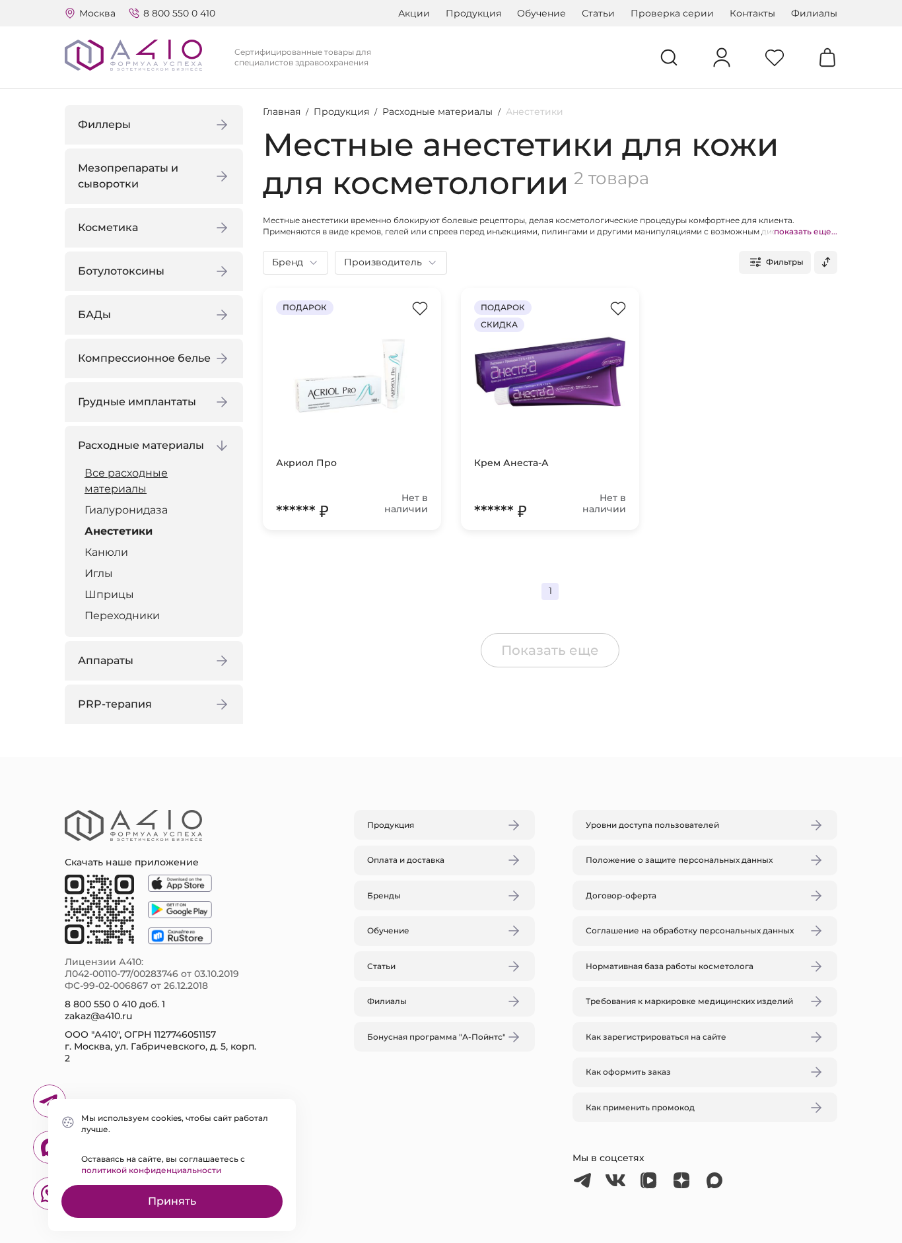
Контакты (752, 13)
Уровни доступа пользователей (652, 825)
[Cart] (827, 57)
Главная (281, 112)
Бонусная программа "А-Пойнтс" (436, 1037)
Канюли (106, 552)
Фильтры (785, 262)
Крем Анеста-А (511, 463)
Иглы (99, 573)
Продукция (473, 13)
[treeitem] (157, 481)
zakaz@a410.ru (98, 1016)
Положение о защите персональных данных (679, 860)
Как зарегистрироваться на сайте (656, 1037)
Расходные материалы (437, 112)
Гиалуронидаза (126, 510)
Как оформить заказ (628, 1072)
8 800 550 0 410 (179, 13)
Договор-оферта (621, 895)
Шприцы (109, 594)
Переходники (122, 615)
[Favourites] (774, 57)
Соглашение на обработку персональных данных (690, 930)
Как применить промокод (640, 1107)
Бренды (384, 895)
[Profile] (722, 57)
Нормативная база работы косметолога (669, 966)
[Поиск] (669, 57)
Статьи (598, 13)
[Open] (605, 559)
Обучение (541, 13)
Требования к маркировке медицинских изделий (689, 1001)
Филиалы (814, 13)
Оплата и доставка (405, 860)
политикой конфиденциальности (151, 1170)
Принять (172, 1201)
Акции (414, 13)
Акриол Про (306, 463)
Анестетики (119, 531)
